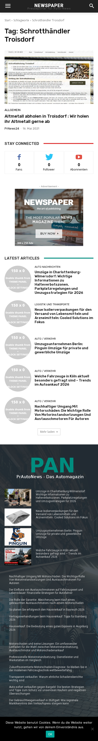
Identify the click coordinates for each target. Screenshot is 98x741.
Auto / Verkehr (45, 339)
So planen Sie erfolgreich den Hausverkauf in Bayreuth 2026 (47, 609)
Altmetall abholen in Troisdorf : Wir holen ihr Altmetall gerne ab (47, 119)
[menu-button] (8, 6)
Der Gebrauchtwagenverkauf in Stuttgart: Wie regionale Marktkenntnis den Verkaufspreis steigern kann (43, 702)
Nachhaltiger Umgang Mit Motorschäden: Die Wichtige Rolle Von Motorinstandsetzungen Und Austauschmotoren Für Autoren (63, 412)
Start (7, 20)
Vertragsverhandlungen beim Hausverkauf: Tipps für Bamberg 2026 (48, 618)
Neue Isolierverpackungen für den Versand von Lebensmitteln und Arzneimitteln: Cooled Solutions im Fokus (64, 316)
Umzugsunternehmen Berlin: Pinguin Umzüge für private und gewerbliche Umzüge (61, 348)
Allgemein (13, 109)
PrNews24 (12, 128)
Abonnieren (79, 154)
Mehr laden (47, 432)
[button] (91, 6)
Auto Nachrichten (47, 267)
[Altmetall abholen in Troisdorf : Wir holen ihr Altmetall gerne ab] (49, 77)
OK (50, 734)
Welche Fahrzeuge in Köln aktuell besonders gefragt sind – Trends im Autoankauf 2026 (63, 380)
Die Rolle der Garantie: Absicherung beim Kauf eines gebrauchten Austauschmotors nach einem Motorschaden (46, 601)
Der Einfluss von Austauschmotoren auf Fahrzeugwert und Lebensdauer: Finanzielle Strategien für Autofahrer (46, 591)
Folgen (49, 154)
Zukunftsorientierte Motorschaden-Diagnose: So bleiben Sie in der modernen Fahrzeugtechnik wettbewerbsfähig (48, 668)
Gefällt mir (19, 154)
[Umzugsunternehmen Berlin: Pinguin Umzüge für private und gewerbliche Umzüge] (18, 346)
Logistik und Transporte (52, 304)
